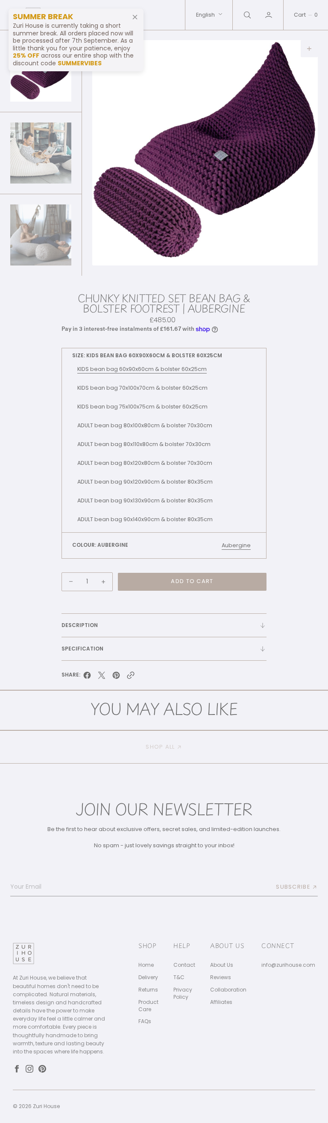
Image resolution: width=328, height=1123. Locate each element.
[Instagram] (29, 1069)
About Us (221, 965)
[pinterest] (116, 678)
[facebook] (87, 678)
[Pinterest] (42, 1069)
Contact (184, 965)
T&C (178, 977)
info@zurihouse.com (288, 965)
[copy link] (130, 678)
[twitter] (101, 678)
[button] (269, 15)
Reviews (220, 977)
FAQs (144, 1021)
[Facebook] (16, 1069)
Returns (148, 989)
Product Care (148, 1006)
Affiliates (221, 1002)
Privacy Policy (182, 993)
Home (146, 965)
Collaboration (228, 989)
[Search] (246, 15)
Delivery (148, 977)
